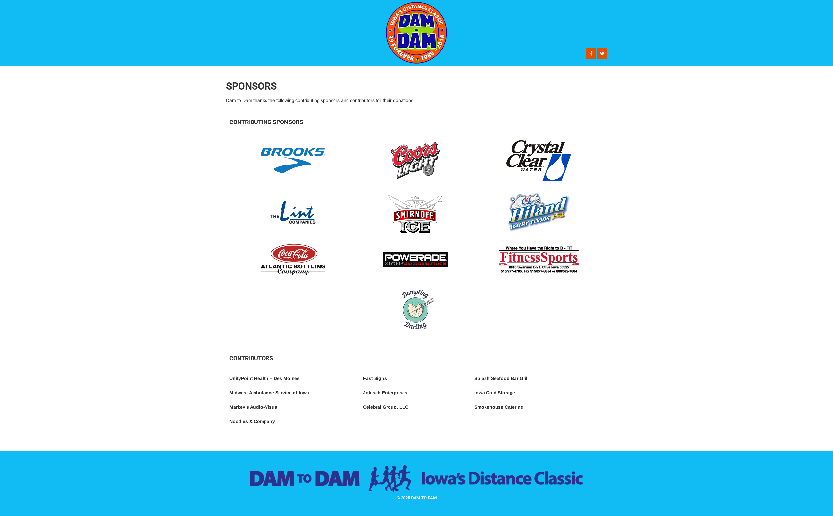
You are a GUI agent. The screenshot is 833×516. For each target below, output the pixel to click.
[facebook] (591, 53)
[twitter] (602, 53)
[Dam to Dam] (416, 65)
